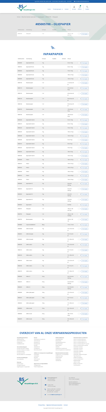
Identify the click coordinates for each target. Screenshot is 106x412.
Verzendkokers (20, 359)
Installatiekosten (20, 343)
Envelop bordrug (20, 351)
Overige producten (21, 365)
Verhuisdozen (37, 340)
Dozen (35, 337)
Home (49, 9)
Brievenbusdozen (38, 349)
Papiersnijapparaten (38, 366)
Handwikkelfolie (59, 339)
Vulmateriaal (58, 360)
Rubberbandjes (77, 360)
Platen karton (59, 345)
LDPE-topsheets (59, 343)
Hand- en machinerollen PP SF (80, 342)
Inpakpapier (41, 17)
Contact (67, 9)
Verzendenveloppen (22, 347)
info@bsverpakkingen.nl (82, 1)
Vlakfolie (57, 346)
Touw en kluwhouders (78, 359)
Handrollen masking (78, 349)
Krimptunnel (19, 342)
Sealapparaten (37, 365)
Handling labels (77, 365)
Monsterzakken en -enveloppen (24, 354)
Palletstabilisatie (60, 337)
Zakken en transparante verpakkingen (43, 353)
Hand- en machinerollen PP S (80, 340)
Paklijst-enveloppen (78, 357)
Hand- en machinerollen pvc (80, 339)
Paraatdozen (37, 348)
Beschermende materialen (29, 17)
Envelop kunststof (21, 353)
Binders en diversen (78, 363)
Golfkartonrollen (59, 356)
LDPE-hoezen (37, 359)
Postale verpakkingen (22, 357)
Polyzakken (36, 354)
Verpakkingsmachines (22, 337)
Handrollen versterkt (78, 348)
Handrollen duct (77, 353)
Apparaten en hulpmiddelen (41, 363)
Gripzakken (36, 356)
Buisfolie (36, 357)
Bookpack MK (37, 343)
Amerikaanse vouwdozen (39, 339)
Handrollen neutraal (78, 346)
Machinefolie (58, 340)
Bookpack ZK (37, 342)
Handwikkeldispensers (61, 342)
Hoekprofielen (59, 357)
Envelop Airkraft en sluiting (23, 348)
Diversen (19, 362)
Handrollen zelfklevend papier (80, 354)
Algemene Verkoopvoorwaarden (54, 405)
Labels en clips (77, 362)
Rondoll (35, 345)
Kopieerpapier (20, 363)
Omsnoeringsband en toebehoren (63, 349)
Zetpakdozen (37, 346)
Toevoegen (84, 34)
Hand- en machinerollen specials (81, 345)
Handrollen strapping (78, 351)
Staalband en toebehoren (61, 348)
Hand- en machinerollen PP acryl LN (81, 343)
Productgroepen (57, 9)
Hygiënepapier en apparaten (23, 366)
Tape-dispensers (77, 356)
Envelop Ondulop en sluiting (23, 350)
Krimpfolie (36, 360)
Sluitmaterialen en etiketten (81, 337)
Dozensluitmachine (21, 340)
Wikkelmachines (20, 339)
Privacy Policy (41, 405)
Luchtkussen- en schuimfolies (62, 354)
